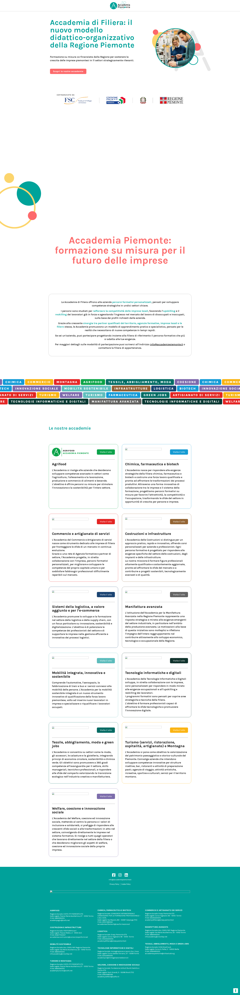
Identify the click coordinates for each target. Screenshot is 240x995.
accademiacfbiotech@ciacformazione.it (114, 924)
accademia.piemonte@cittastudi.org (159, 953)
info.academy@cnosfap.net (61, 954)
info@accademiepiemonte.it (166, 344)
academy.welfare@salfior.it (108, 977)
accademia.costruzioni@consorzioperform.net (69, 937)
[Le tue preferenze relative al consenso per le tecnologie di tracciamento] (235, 990)
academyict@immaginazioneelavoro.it (113, 958)
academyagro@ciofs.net (60, 920)
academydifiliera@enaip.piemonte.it (112, 941)
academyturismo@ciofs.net (61, 971)
